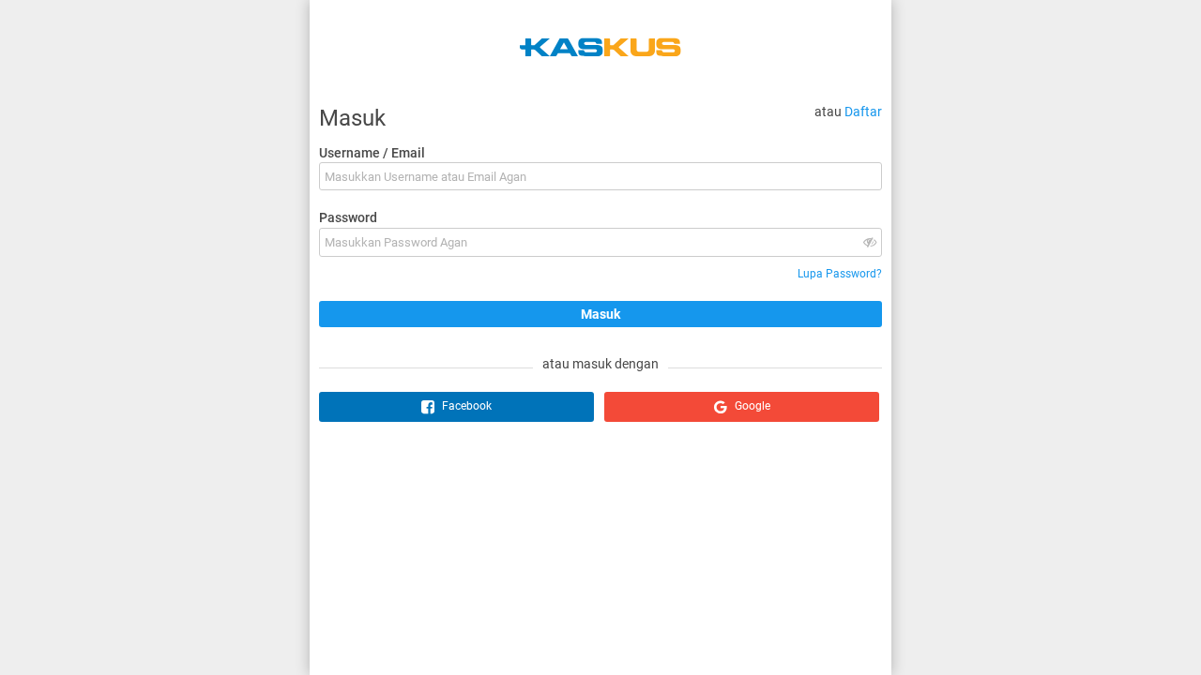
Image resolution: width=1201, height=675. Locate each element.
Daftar (863, 111)
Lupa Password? (840, 273)
